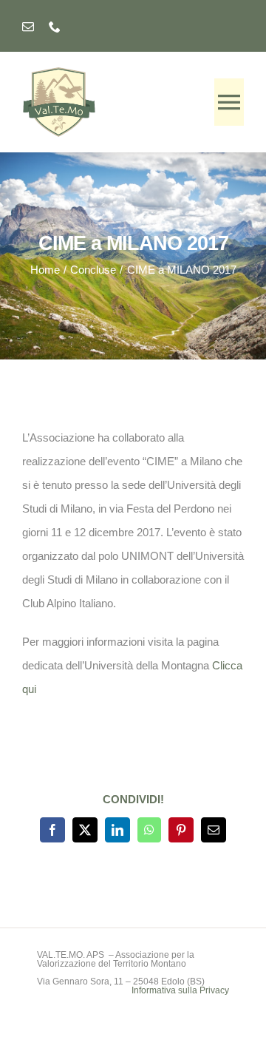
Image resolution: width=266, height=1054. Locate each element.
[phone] (55, 27)
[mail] (28, 27)
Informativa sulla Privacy (180, 990)
